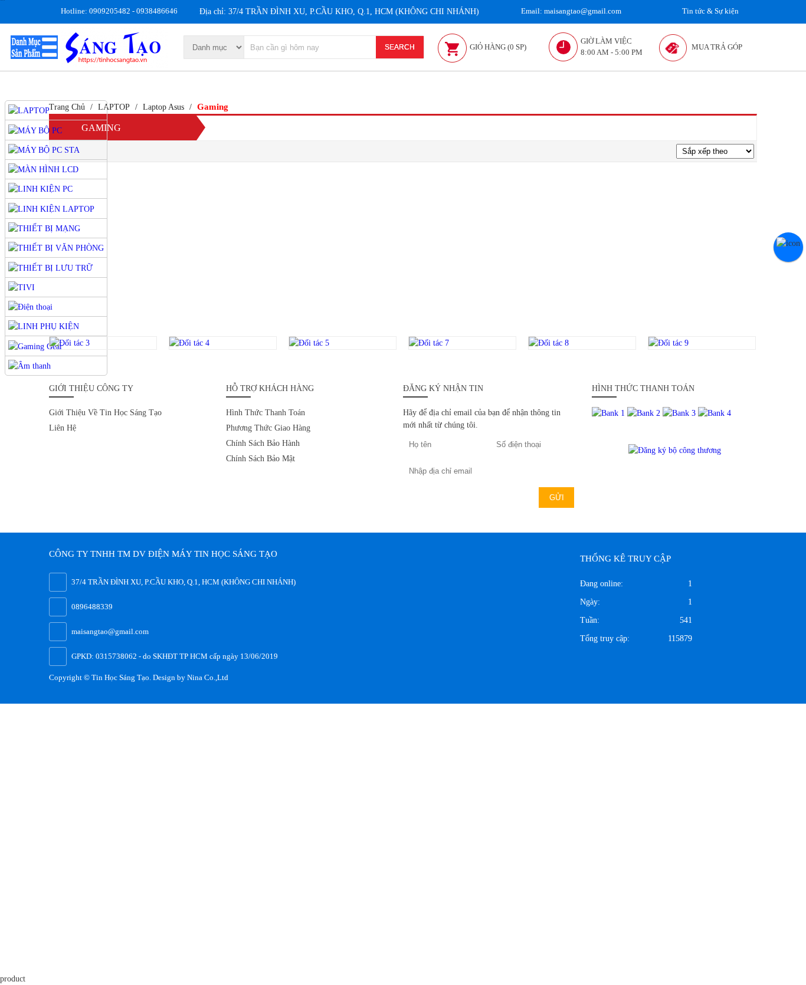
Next (769, 343)
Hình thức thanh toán (265, 412)
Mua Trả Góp (717, 46)
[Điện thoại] (30, 306)
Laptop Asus (163, 107)
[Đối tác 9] (701, 343)
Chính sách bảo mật (260, 458)
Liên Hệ (62, 427)
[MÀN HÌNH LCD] (43, 169)
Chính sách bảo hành (263, 443)
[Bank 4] (714, 412)
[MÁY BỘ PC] (35, 129)
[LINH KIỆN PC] (40, 188)
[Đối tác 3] (103, 343)
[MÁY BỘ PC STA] (44, 149)
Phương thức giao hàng (268, 427)
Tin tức (709, 10)
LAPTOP (114, 107)
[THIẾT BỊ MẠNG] (44, 228)
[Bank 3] (680, 412)
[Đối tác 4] (222, 343)
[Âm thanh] (29, 365)
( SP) (498, 46)
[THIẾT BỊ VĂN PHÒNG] (56, 247)
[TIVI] (21, 287)
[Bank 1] (609, 412)
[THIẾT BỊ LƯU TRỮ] (50, 266)
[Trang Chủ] (114, 46)
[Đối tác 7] (462, 343)
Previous (35, 343)
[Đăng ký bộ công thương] (674, 449)
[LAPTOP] (29, 110)
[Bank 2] (645, 412)
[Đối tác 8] (582, 343)
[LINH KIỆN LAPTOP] (51, 207)
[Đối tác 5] (342, 343)
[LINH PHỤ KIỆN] (43, 325)
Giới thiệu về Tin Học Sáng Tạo (105, 412)
